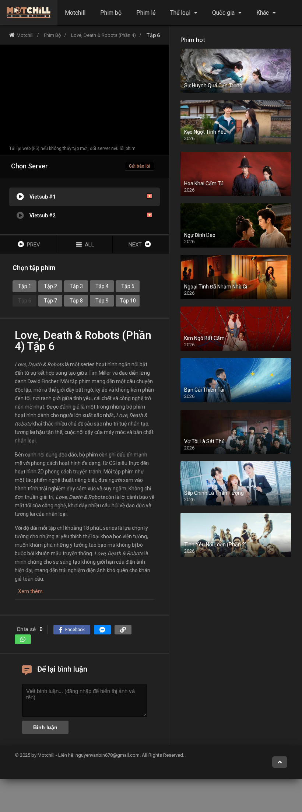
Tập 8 (76, 301)
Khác (262, 12)
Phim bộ (111, 12)
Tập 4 (102, 286)
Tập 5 (127, 286)
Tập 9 (102, 301)
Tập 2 (50, 286)
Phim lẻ (145, 12)
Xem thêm (30, 591)
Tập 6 (24, 301)
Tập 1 (24, 286)
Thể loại (180, 12)
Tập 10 (128, 301)
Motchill (75, 12)
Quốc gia (223, 12)
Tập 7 (50, 301)
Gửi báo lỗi (139, 166)
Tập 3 (76, 286)
